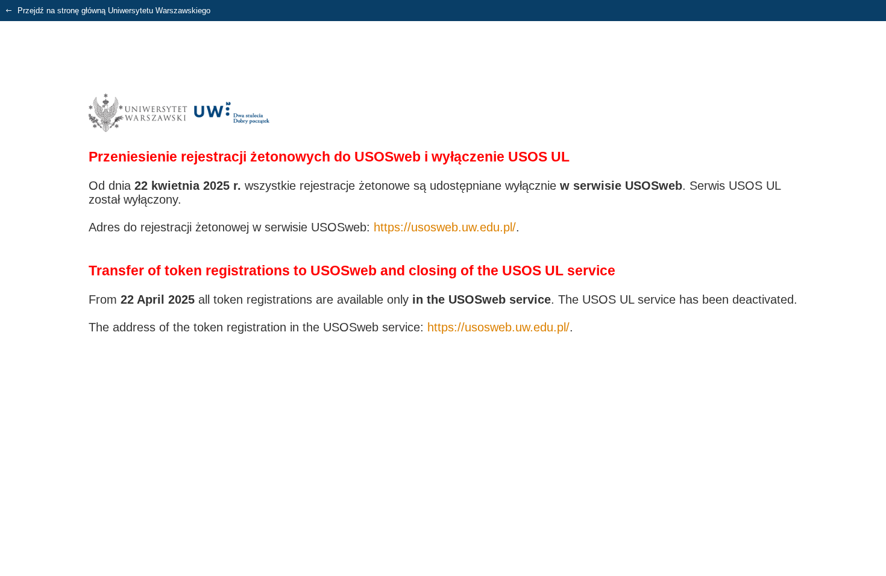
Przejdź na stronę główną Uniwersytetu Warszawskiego (112, 10)
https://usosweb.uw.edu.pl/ (445, 227)
